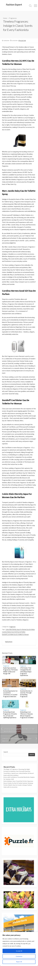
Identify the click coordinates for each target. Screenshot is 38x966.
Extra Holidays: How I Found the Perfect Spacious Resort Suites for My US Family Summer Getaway (18, 782)
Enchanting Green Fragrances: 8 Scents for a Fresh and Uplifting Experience (10, 714)
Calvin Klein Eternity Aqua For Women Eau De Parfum (20, 629)
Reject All (19, 962)
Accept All (19, 951)
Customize (19, 956)
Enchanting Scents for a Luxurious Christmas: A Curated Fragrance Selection (10, 693)
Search (6, 752)
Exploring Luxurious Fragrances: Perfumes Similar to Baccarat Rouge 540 (10, 670)
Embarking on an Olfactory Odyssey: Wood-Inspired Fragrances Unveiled (26, 714)
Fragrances (13, 18)
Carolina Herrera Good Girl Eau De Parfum (13, 632)
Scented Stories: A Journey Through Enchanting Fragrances (26, 693)
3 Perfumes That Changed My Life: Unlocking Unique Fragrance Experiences (25, 671)
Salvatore (23, 40)
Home (5, 18)
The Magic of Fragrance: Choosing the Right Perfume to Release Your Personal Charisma (17, 770)
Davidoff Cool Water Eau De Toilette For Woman (15, 634)
